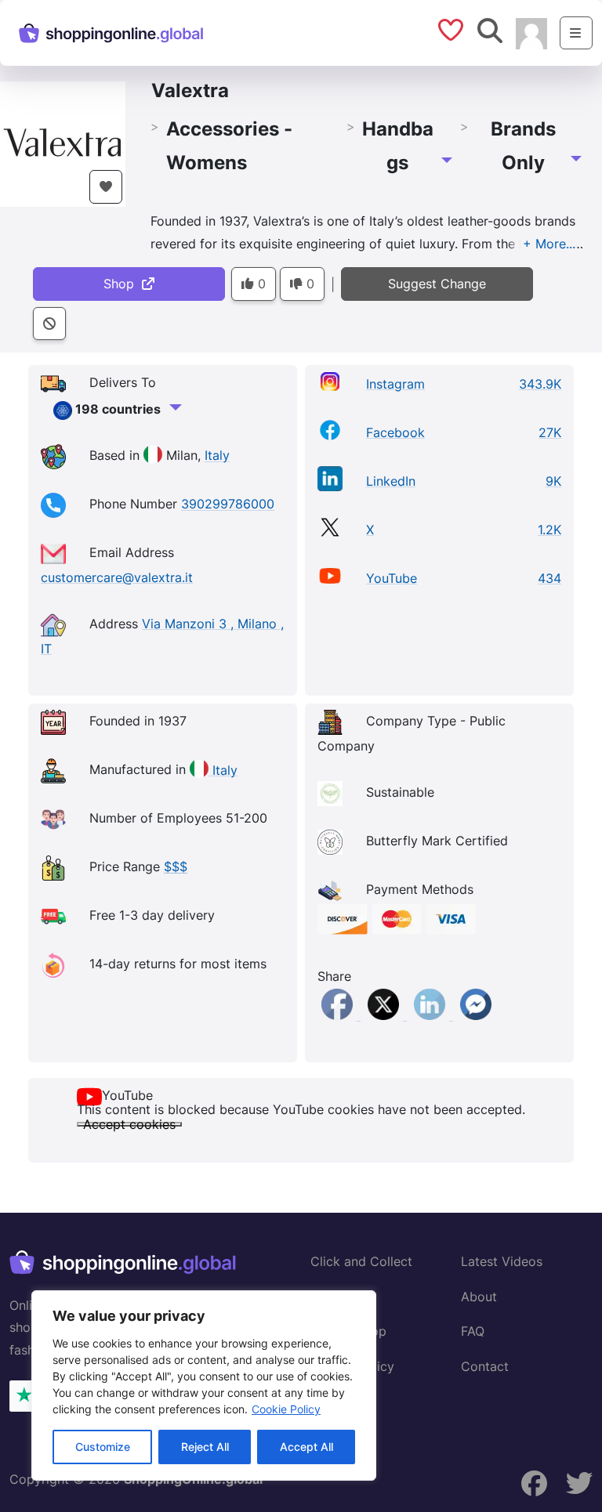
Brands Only (523, 146)
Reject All (205, 1446)
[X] (385, 1015)
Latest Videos (501, 1261)
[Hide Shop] (49, 324)
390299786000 (227, 504)
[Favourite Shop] (105, 187)
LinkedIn (390, 481)
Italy (217, 456)
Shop (122, 283)
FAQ (472, 1331)
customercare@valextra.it (117, 577)
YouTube (391, 578)
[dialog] (203, 1385)
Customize (102, 1446)
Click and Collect (361, 1261)
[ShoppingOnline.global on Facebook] (534, 1483)
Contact (485, 1366)
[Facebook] (339, 1015)
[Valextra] (62, 142)
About (479, 1296)
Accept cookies (129, 1124)
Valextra (190, 90)
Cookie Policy (286, 1409)
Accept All (306, 1446)
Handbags (397, 146)
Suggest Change (437, 283)
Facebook (395, 432)
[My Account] (531, 32)
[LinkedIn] (431, 1015)
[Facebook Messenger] (475, 1015)
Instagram (395, 384)
